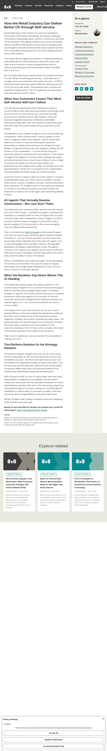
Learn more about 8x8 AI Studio (32, 410)
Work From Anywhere (84, 76)
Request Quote (84, 7)
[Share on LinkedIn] (81, 88)
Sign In (103, 1)
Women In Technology (85, 72)
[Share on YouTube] (91, 88)
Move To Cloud (81, 58)
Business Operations (84, 47)
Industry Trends (17, 18)
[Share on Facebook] (76, 88)
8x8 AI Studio (32, 232)
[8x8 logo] (7, 7)
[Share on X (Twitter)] (86, 88)
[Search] (72, 2)
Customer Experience (84, 51)
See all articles (84, 98)
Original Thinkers (82, 62)
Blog (5, 18)
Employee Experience (84, 54)
